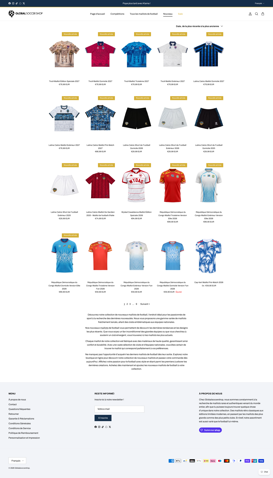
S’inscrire (103, 418)
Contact (13, 404)
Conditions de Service (20, 428)
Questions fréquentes (19, 409)
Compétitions (117, 14)
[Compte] (249, 14)
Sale (180, 14)
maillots (104, 328)
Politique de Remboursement (23, 433)
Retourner (14, 414)
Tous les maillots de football (144, 14)
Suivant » (145, 304)
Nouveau (167, 14)
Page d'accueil (97, 14)
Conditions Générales (20, 423)
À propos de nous (17, 399)
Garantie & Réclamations (21, 418)
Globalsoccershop (22, 468)
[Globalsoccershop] (26, 14)
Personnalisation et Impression (24, 438)
